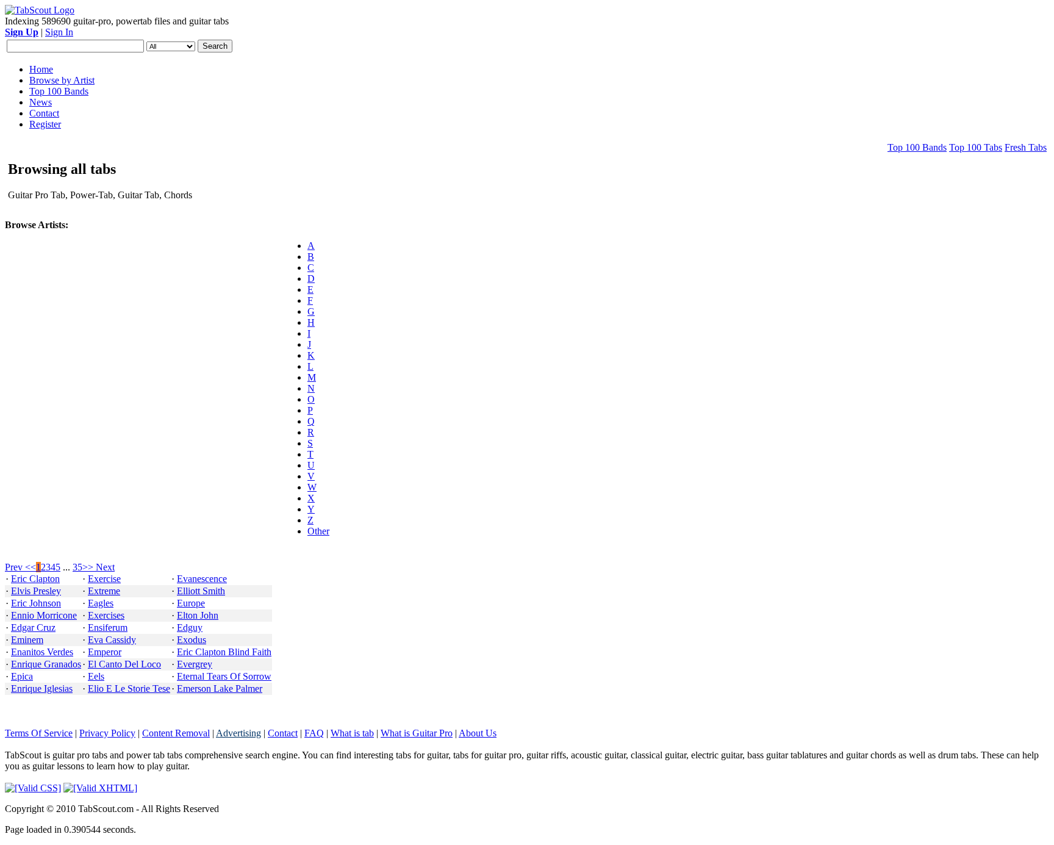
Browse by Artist (62, 80)
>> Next (98, 567)
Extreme (104, 591)
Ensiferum (107, 627)
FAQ (314, 733)
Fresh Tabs (1026, 147)
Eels (96, 676)
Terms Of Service (39, 733)
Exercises (106, 615)
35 (77, 567)
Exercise (104, 579)
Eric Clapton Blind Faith (224, 652)
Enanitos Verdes (42, 652)
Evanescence (202, 579)
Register (45, 124)
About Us (478, 733)
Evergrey (194, 664)
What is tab (352, 733)
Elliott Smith (201, 591)
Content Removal (176, 733)
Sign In (59, 32)
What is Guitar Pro (417, 733)
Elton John (197, 615)
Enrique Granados (46, 664)
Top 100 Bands (58, 91)
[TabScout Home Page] (39, 10)
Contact (44, 113)
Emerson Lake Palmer (219, 688)
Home (41, 69)
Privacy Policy (107, 733)
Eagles (100, 603)
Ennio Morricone (44, 615)
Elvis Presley (36, 591)
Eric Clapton (35, 579)
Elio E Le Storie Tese (129, 688)
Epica (22, 676)
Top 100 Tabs (975, 147)
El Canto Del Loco (124, 664)
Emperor (104, 652)
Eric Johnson (36, 603)
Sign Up (21, 32)
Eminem (27, 640)
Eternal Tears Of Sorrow (224, 676)
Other (318, 531)
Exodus (191, 640)
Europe (191, 603)
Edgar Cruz (33, 627)
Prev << (20, 567)
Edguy (190, 627)
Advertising (238, 733)
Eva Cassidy (112, 640)
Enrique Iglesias (42, 688)
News (40, 102)
